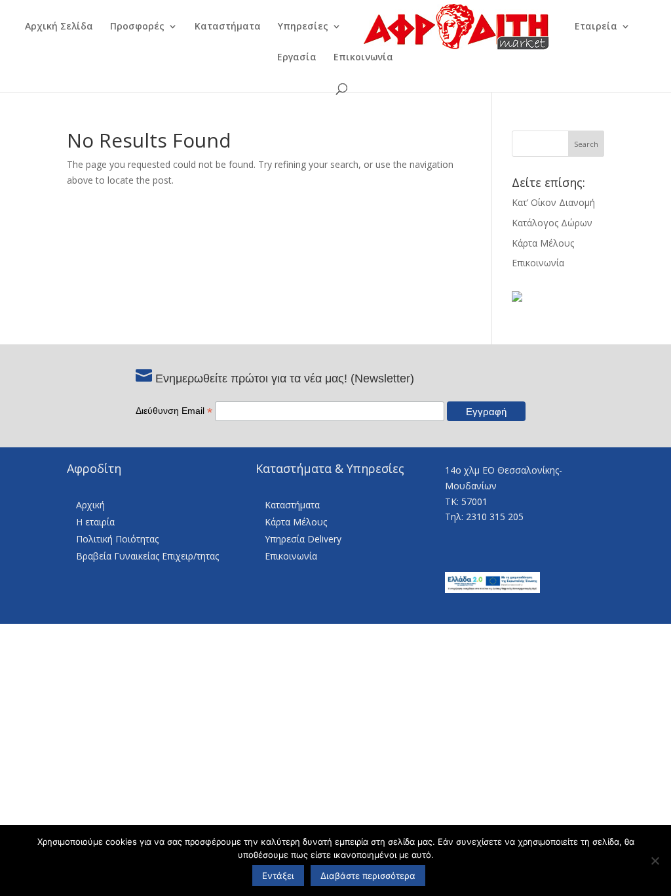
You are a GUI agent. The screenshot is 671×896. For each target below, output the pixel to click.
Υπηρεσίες (303, 27)
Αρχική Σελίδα (59, 27)
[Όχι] (654, 860)
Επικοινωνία (363, 57)
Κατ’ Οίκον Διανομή (553, 202)
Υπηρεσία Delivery (303, 539)
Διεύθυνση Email (174, 410)
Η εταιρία (95, 522)
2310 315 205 (495, 516)
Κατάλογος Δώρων (552, 222)
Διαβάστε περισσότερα (367, 875)
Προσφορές (137, 27)
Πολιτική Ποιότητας (117, 539)
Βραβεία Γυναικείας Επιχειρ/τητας (147, 556)
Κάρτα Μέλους (543, 243)
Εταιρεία (596, 27)
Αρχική (90, 505)
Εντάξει (278, 875)
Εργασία (296, 57)
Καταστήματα (228, 27)
